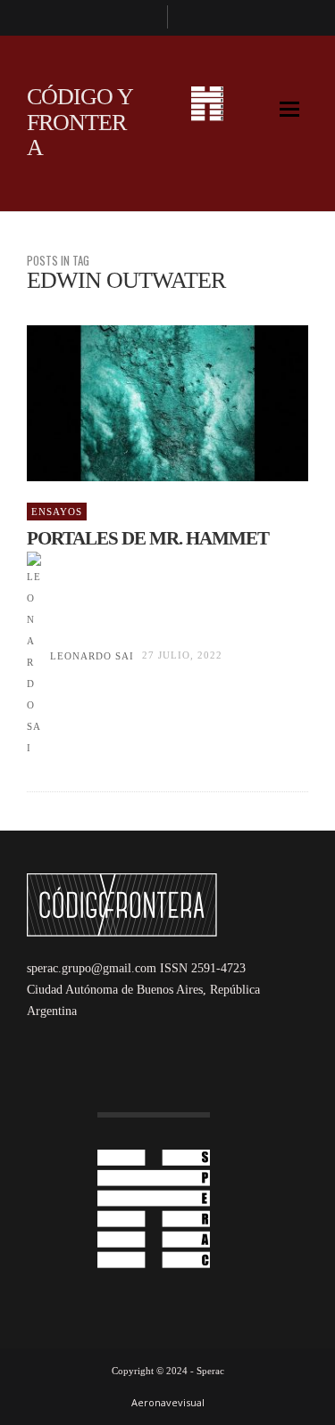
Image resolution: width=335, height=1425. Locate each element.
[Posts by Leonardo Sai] (34, 656)
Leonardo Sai (92, 656)
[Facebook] (145, 18)
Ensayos (56, 511)
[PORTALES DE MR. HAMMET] (139, 404)
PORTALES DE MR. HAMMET (148, 538)
